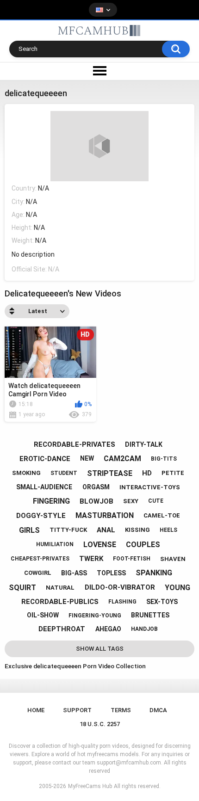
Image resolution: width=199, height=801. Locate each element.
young (177, 587)
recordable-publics (60, 602)
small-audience (44, 487)
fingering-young (94, 615)
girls (29, 530)
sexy (130, 501)
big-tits (164, 459)
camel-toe (161, 515)
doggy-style (41, 515)
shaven (173, 558)
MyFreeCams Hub (90, 786)
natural (60, 587)
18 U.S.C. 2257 (100, 724)
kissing (137, 529)
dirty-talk (143, 444)
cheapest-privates (40, 558)
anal (106, 530)
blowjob (96, 501)
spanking (154, 572)
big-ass (74, 573)
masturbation (104, 515)
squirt (22, 587)
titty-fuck (68, 529)
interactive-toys (149, 487)
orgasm (96, 487)
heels (168, 530)
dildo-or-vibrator (120, 587)
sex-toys (162, 601)
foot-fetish (131, 558)
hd (147, 473)
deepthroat (61, 629)
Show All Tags (100, 648)
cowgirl (37, 572)
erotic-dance (44, 459)
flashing (122, 601)
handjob (144, 629)
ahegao (108, 629)
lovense (99, 544)
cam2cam (122, 458)
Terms (121, 710)
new (87, 458)
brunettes (150, 615)
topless (111, 573)
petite (173, 472)
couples (143, 544)
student (63, 473)
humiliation (55, 544)
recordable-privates (74, 444)
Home (35, 710)
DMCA (158, 710)
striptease (109, 473)
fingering (51, 501)
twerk (91, 559)
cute (155, 501)
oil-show (43, 615)
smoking (26, 472)
